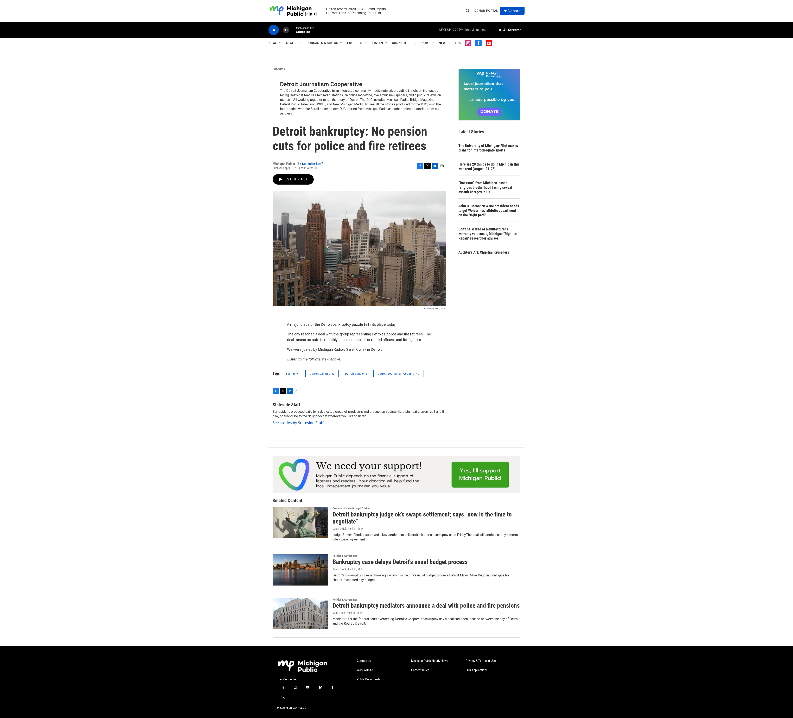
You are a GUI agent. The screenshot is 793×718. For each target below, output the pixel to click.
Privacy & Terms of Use (481, 660)
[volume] (286, 30)
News (272, 43)
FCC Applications (477, 670)
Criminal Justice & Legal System (351, 508)
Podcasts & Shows (322, 43)
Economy (279, 69)
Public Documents (368, 679)
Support (422, 43)
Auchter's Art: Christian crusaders (483, 252)
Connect (399, 43)
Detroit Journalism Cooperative (321, 84)
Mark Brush (338, 612)
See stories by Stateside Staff (298, 422)
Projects (355, 43)
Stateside (294, 43)
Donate (514, 11)
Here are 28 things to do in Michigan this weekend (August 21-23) (489, 166)
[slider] (292, 30)
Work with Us (365, 670)
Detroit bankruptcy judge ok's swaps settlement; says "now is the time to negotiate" (422, 518)
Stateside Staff (312, 164)
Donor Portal (486, 10)
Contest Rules (420, 670)
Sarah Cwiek (339, 528)
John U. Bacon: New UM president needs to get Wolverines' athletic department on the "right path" (488, 210)
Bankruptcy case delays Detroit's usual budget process (400, 561)
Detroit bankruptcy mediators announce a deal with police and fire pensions (426, 605)
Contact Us (364, 660)
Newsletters (450, 43)
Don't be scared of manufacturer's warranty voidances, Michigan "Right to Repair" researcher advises (487, 233)
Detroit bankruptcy (322, 373)
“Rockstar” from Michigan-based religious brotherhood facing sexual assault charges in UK (485, 187)
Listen (377, 43)
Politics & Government (345, 555)
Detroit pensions (356, 373)
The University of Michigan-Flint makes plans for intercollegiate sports (488, 147)
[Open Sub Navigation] (280, 43)
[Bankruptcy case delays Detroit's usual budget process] (300, 569)
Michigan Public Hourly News (429, 660)
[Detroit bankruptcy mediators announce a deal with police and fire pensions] (300, 613)
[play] (273, 30)
